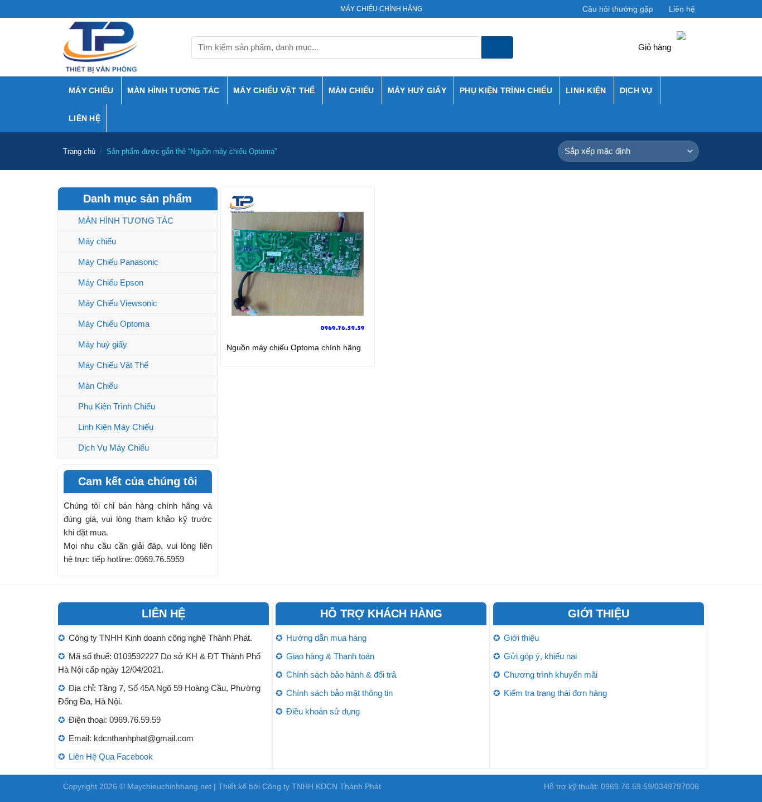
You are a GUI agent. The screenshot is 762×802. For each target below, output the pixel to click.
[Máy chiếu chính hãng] (119, 47)
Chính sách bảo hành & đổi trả (341, 674)
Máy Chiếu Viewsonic (117, 303)
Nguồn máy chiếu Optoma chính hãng (293, 347)
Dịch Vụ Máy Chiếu (113, 447)
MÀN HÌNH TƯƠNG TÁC (173, 90)
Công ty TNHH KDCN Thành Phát (321, 786)
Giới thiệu (521, 637)
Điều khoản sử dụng (323, 711)
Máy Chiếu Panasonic (118, 262)
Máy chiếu (91, 90)
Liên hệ (682, 8)
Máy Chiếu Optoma (113, 323)
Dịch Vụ (636, 90)
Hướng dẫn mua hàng (326, 637)
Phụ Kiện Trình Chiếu (506, 90)
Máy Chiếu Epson (110, 282)
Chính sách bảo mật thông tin (339, 693)
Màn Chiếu (351, 90)
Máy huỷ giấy (417, 90)
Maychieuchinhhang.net (169, 786)
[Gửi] (497, 47)
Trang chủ (79, 151)
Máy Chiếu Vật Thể (274, 90)
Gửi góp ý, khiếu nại (540, 656)
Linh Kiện (586, 90)
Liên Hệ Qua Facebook (111, 756)
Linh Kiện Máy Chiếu (115, 427)
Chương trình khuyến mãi (550, 674)
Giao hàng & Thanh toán (330, 656)
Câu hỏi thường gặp (617, 8)
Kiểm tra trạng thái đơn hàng (555, 693)
